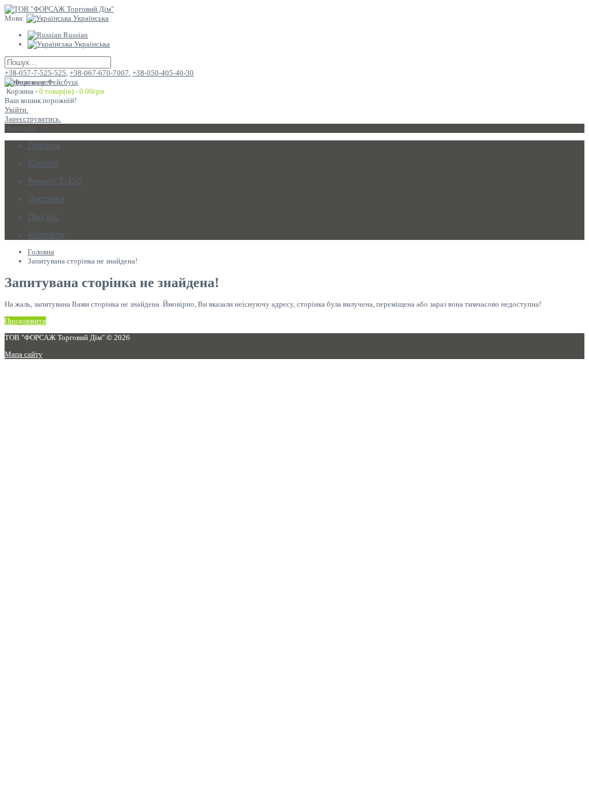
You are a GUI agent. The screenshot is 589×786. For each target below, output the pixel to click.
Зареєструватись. (33, 119)
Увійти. (16, 109)
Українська (90, 18)
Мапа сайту (24, 354)
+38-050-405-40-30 (163, 72)
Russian (75, 34)
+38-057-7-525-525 (35, 72)
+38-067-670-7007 (99, 72)
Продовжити (25, 320)
